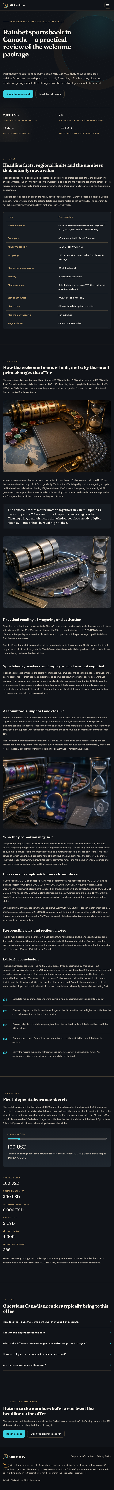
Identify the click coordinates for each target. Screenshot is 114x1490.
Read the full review (50, 93)
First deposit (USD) (16, 1134)
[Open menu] (107, 5)
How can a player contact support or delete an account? (34, 1354)
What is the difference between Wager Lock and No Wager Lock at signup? (45, 1343)
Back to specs (14, 1433)
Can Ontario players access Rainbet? (24, 1332)
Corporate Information (82, 1456)
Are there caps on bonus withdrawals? (24, 1365)
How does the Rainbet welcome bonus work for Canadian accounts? (41, 1321)
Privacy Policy (104, 1456)
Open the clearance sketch (46, 1433)
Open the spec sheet (18, 93)
